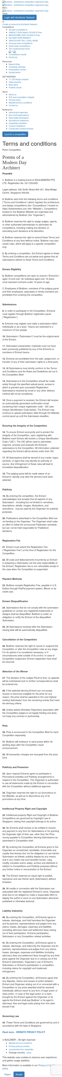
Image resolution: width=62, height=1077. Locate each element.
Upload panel (15, 72)
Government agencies (18, 112)
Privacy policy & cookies (19, 1046)
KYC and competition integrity (21, 97)
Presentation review (17, 69)
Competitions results (17, 54)
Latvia (28, 1052)
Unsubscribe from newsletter (21, 1049)
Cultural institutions (17, 125)
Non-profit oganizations (19, 115)
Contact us (13, 105)
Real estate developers (19, 117)
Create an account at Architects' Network (19, 24)
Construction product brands (21, 128)
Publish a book (15, 87)
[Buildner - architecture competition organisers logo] (25, 10)
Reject (7, 1074)
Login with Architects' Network (19, 17)
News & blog (14, 64)
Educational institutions (19, 120)
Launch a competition (15, 134)
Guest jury (13, 57)
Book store (13, 84)
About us (12, 94)
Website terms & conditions (20, 102)
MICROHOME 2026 (24, 35)
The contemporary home (19, 48)
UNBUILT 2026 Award (25, 32)
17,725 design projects (18, 79)
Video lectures (15, 82)
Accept (19, 1074)
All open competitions (18, 29)
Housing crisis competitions (20, 43)
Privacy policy (15, 99)
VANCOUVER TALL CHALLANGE (23, 40)
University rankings (17, 66)
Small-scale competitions (19, 46)
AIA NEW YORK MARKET (20, 37)
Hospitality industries (18, 123)
